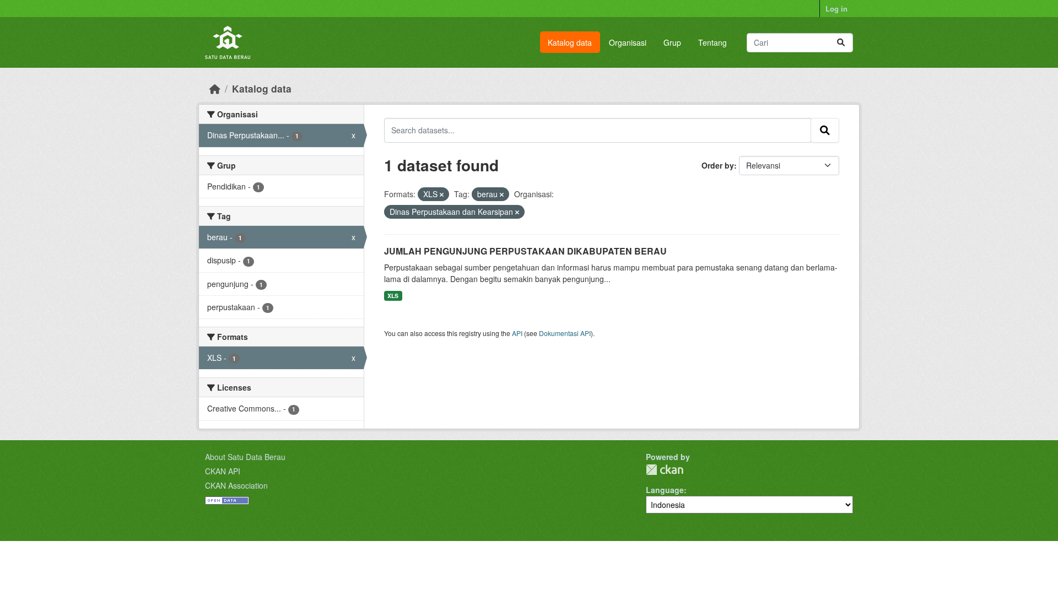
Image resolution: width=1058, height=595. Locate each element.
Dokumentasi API (565, 333)
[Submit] (841, 42)
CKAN (664, 469)
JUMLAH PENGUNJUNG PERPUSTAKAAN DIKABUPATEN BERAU (525, 251)
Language (665, 489)
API (517, 333)
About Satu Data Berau (245, 456)
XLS (392, 295)
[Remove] (442, 194)
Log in (836, 8)
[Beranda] (214, 88)
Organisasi (627, 42)
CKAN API (222, 471)
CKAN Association (236, 485)
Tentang (712, 42)
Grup (672, 42)
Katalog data (570, 42)
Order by (717, 165)
